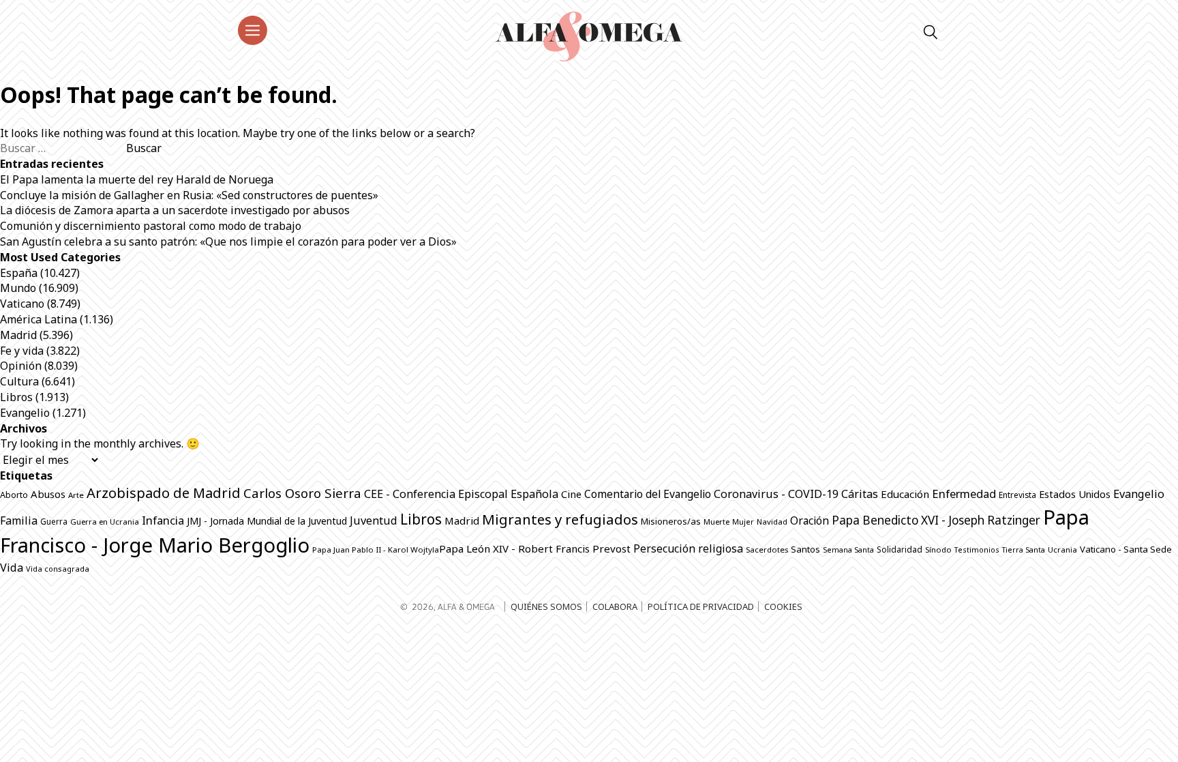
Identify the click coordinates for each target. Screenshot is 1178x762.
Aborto (14, 495)
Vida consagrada (57, 568)
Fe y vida (22, 350)
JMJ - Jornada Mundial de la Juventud (267, 520)
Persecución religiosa (688, 548)
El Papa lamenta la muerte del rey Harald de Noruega (136, 179)
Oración (809, 520)
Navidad (772, 521)
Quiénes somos (546, 606)
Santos (805, 549)
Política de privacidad (701, 606)
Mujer (743, 521)
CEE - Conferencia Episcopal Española (461, 493)
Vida (11, 567)
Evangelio (25, 412)
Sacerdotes (767, 549)
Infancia (163, 520)
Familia (18, 520)
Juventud (373, 520)
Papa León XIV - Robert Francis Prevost (535, 548)
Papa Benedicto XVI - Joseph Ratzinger (936, 520)
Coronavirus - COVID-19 (776, 493)
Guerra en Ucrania (104, 521)
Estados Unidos (1075, 494)
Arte (76, 495)
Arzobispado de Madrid (164, 493)
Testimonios (976, 549)
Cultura (19, 381)
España (18, 272)
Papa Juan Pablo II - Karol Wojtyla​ (375, 549)
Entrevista (1017, 495)
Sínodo (938, 549)
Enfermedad (964, 493)
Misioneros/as (671, 521)
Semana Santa (848, 550)
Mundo (18, 287)
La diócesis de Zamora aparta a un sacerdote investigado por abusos (175, 210)
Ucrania (1062, 549)
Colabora (614, 606)
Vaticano (22, 303)
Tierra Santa (1023, 550)
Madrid (18, 334)
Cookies (783, 606)
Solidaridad (899, 549)
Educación (905, 494)
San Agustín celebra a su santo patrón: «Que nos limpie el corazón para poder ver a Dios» (228, 241)
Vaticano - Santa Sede (1126, 549)
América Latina (38, 319)
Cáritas (859, 493)
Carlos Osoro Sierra (302, 492)
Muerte (716, 521)
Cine (571, 494)
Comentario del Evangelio (647, 493)
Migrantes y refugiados (560, 519)
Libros (16, 397)
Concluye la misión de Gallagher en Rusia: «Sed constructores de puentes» (189, 195)
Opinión (21, 365)
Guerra (53, 521)
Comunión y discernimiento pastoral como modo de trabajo (150, 225)
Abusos (48, 494)
